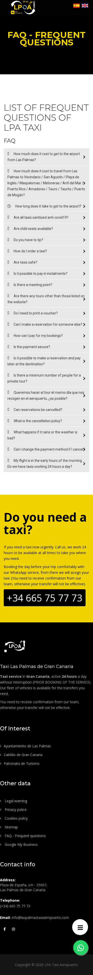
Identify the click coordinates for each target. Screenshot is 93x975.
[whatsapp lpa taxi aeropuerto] (80, 947)
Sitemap (11, 827)
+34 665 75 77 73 (44, 597)
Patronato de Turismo (21, 763)
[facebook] (4, 928)
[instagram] (13, 928)
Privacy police (15, 809)
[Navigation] (80, 927)
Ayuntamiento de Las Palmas (27, 746)
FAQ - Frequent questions (25, 835)
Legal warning (15, 800)
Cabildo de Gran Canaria (23, 754)
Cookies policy (16, 818)
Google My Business (21, 844)
